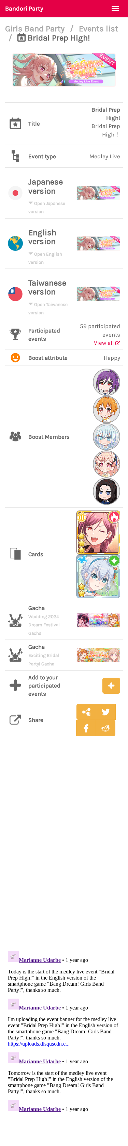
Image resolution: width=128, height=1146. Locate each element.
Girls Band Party (36, 28)
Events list (98, 28)
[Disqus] (64, 849)
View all (104, 342)
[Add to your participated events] (111, 686)
